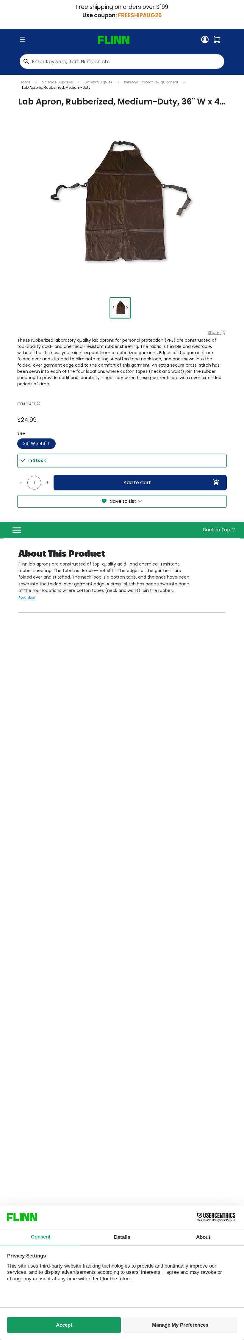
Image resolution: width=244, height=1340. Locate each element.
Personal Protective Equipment (151, 82)
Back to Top (217, 529)
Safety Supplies (98, 82)
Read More (26, 597)
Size (21, 433)
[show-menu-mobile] (22, 39)
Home (25, 82)
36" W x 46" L (36, 443)
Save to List (123, 501)
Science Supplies (57, 82)
